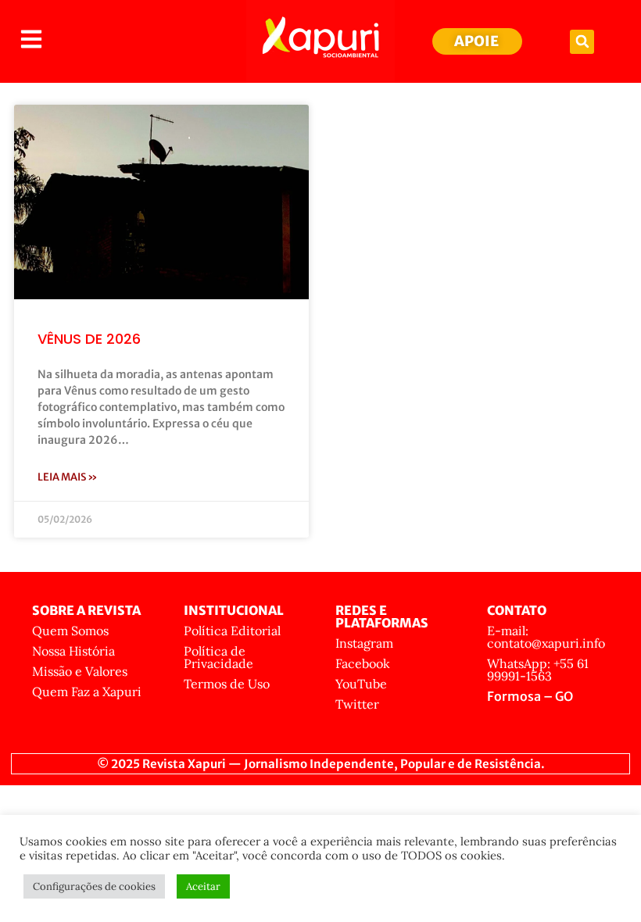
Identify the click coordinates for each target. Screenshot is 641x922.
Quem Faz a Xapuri (86, 691)
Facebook (362, 663)
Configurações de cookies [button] (94, 886)
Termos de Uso (227, 684)
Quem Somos (70, 630)
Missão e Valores (79, 671)
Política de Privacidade (218, 657)
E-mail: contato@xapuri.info (546, 637)
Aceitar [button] (203, 886)
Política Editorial (232, 630)
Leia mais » (68, 477)
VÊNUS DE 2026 (89, 338)
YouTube (361, 684)
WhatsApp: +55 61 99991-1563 (538, 670)
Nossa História (73, 651)
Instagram (364, 643)
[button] (582, 42)
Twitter (357, 704)
